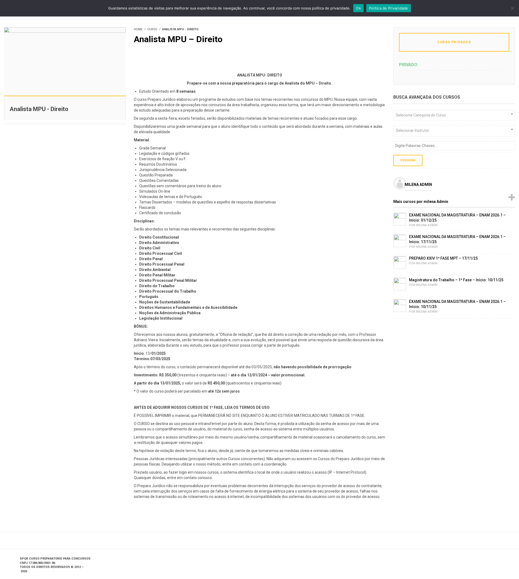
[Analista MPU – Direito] (65, 61)
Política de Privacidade (388, 8)
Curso (152, 29)
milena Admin (418, 184)
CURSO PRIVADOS (454, 42)
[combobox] (454, 115)
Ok (358, 8)
